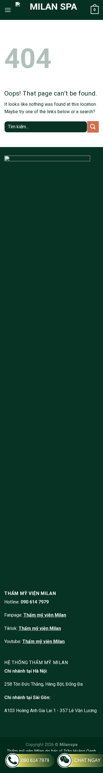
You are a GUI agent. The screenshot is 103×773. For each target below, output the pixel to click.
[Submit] (93, 126)
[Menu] (7, 10)
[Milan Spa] (50, 10)
